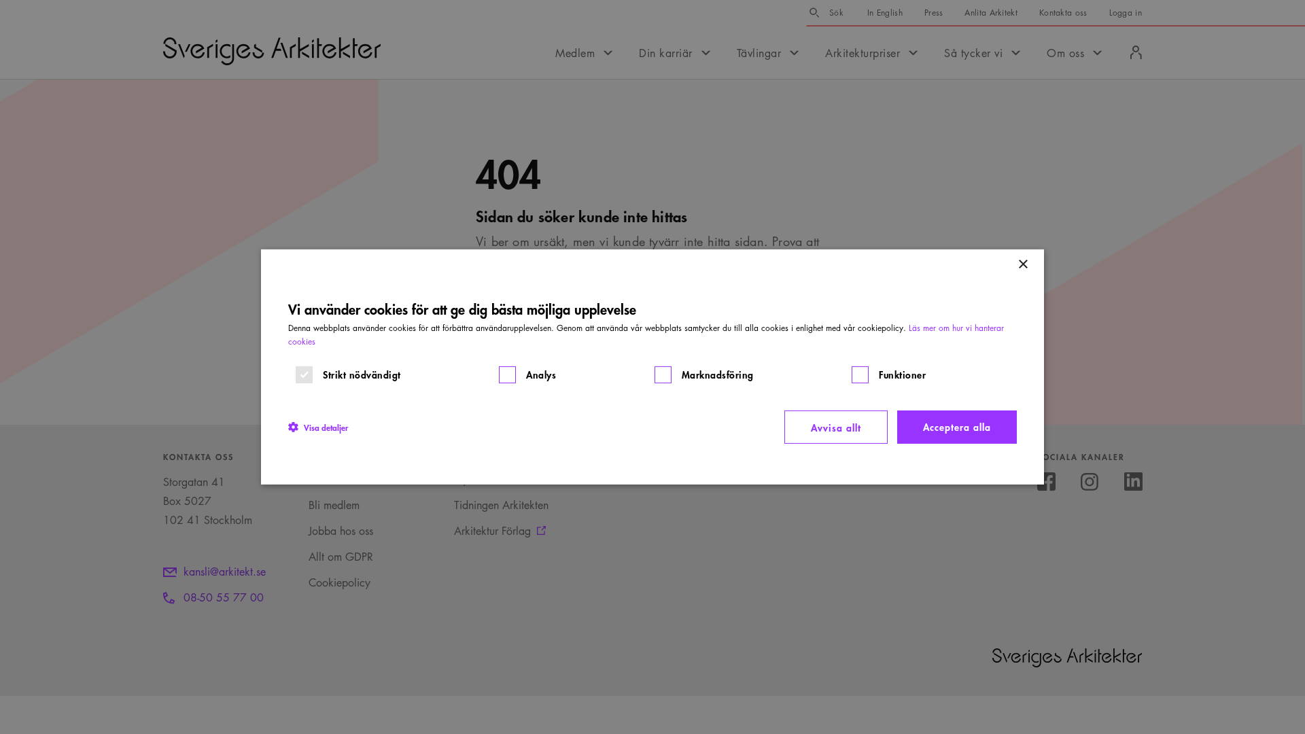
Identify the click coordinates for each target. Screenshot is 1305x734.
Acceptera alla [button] (957, 426)
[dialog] (652, 367)
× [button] (1022, 265)
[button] (318, 427)
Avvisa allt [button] (836, 427)
